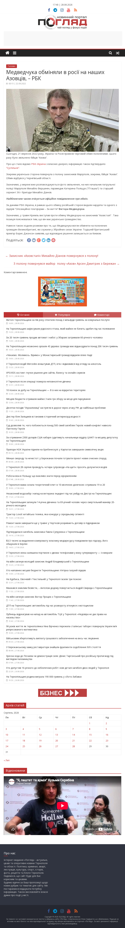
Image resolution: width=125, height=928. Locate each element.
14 (73, 734)
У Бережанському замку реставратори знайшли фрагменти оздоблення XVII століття (53, 647)
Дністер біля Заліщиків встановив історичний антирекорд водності (43, 416)
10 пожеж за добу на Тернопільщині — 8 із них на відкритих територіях (45, 390)
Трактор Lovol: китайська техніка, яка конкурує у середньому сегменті (45, 514)
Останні (24, 314)
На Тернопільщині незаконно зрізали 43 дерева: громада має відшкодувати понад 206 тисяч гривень (62, 346)
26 (40, 746)
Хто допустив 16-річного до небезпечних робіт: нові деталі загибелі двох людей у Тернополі (57, 667)
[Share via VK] (34, 239)
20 (56, 740)
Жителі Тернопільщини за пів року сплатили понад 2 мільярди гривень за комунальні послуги (58, 319)
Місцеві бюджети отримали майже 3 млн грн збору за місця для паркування (48, 398)
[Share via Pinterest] (53, 239)
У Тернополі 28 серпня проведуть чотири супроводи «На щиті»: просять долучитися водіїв (56, 467)
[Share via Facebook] (29, 239)
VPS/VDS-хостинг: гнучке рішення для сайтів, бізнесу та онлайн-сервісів (45, 372)
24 (7, 746)
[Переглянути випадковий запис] (117, 52)
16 (107, 734)
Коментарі (103, 314)
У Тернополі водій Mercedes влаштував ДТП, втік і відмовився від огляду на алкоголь (53, 363)
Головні (11, 66)
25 (23, 746)
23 (107, 740)
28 (73, 746)
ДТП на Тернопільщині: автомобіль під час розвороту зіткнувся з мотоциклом (49, 605)
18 (23, 740)
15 (90, 734)
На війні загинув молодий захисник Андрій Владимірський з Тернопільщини (47, 561)
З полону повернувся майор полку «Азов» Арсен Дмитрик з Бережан (67, 263)
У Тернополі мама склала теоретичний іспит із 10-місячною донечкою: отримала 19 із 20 (55, 484)
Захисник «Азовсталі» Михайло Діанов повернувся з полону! (51, 256)
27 (56, 746)
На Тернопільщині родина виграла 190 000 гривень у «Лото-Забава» (44, 676)
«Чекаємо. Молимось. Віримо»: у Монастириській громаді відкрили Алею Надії (49, 355)
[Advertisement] (63, 38)
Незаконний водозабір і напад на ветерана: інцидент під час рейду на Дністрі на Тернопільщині (58, 493)
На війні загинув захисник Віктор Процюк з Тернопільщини (38, 596)
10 (7, 734)
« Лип (7, 760)
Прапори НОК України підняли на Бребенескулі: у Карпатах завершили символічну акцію (55, 449)
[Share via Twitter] (44, 239)
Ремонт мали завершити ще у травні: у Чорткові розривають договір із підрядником (53, 523)
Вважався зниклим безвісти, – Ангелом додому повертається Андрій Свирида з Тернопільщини (59, 587)
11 (23, 734)
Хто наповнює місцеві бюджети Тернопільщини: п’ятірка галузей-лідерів (46, 570)
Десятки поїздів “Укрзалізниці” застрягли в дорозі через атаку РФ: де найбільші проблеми (56, 407)
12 (40, 734)
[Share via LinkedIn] (48, 239)
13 (56, 734)
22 (90, 740)
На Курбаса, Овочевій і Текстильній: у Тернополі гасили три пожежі (43, 579)
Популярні (64, 314)
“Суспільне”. (13, 167)
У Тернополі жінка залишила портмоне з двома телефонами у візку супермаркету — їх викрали (59, 552)
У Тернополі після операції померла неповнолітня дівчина (38, 381)
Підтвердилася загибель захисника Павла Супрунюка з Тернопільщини (45, 531)
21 (73, 740)
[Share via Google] (39, 239)
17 (7, 740)
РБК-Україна (38, 164)
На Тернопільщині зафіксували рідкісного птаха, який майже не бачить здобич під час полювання (60, 328)
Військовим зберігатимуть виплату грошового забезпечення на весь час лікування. (52, 638)
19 (40, 740)
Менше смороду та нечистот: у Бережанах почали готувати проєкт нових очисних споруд (56, 458)
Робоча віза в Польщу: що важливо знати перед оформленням (41, 475)
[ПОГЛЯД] (7, 52)
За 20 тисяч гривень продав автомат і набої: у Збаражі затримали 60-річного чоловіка (54, 337)
